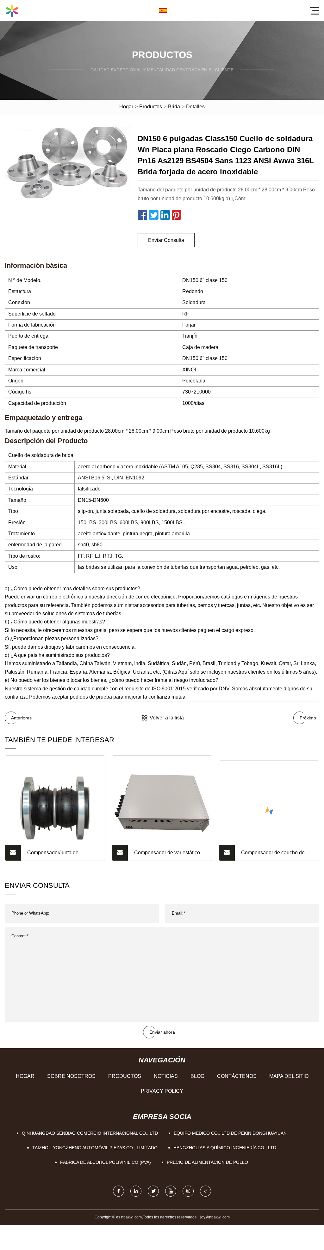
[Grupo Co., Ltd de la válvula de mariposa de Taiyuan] (12, 10)
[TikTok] (205, 1191)
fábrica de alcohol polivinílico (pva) (105, 1162)
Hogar (126, 106)
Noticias (166, 1076)
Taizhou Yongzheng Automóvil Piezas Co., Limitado (95, 1147)
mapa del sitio (288, 1076)
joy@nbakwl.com (215, 1217)
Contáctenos (237, 1076)
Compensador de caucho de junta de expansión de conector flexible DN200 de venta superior (276, 855)
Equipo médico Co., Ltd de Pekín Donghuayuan (230, 1133)
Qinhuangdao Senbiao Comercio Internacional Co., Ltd (90, 1133)
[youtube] (170, 1191)
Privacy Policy (162, 1091)
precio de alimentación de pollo (207, 1162)
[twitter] (153, 1191)
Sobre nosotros (71, 1076)
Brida (174, 106)
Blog (197, 1076)
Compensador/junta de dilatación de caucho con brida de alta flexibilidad (61, 855)
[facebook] (118, 1191)
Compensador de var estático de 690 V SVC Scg (167, 855)
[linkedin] (135, 1191)
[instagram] (188, 1191)
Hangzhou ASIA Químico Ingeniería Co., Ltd (224, 1147)
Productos (150, 106)
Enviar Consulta (166, 240)
